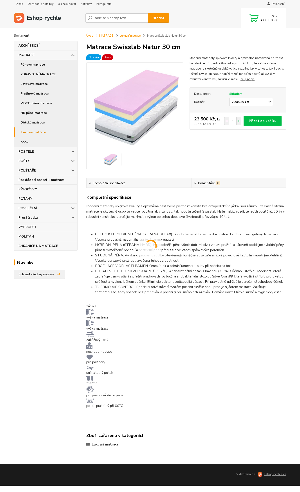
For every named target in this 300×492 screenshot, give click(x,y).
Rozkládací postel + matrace (41, 180)
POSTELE (26, 151)
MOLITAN (26, 236)
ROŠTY (24, 161)
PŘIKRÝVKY (27, 189)
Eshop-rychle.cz (275, 474)
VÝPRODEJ (27, 227)
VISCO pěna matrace (36, 103)
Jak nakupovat (67, 4)
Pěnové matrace (33, 65)
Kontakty (86, 4)
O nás (19, 4)
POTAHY (25, 199)
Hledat (158, 18)
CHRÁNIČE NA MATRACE (38, 246)
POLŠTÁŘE (27, 170)
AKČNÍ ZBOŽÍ (28, 45)
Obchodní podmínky (41, 4)
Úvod (89, 36)
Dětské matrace (33, 122)
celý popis (247, 79)
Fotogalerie (103, 4)
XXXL (24, 142)
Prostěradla (28, 217)
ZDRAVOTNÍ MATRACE (38, 74)
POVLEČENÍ (27, 208)
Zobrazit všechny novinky (36, 274)
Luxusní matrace (33, 132)
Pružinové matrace (35, 93)
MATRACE (26, 55)
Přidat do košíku (262, 120)
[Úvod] (48, 18)
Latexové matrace (34, 84)
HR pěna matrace (34, 113)
